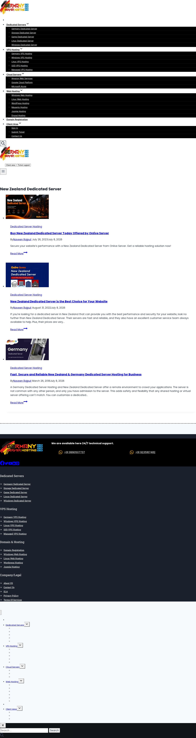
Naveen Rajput (22, 239)
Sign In (14, 128)
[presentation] (101, 207)
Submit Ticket (18, 132)
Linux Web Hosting (20, 99)
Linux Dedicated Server (22, 41)
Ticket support (24, 165)
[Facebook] (2, 464)
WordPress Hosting (20, 103)
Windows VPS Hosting (21, 57)
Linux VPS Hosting (20, 61)
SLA (6, 591)
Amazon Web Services (21, 78)
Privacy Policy (11, 595)
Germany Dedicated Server (24, 28)
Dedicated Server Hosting (26, 226)
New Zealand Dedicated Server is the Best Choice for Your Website (58, 301)
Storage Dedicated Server (23, 32)
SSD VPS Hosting (19, 65)
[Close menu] (1, 612)
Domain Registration (17, 119)
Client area (10, 165)
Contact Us (16, 136)
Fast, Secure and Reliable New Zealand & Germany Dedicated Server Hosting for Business (75, 374)
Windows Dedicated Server (24, 45)
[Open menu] (3, 171)
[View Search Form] (3, 143)
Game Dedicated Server (22, 36)
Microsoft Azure (18, 86)
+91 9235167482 (145, 452)
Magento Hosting (19, 107)
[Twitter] (6, 464)
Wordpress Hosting (13, 562)
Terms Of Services (13, 599)
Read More (18, 253)
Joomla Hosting (18, 111)
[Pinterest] (17, 464)
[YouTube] (10, 464)
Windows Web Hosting (21, 95)
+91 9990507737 (74, 452)
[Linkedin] (14, 464)
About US (8, 583)
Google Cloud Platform (22, 82)
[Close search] (3, 725)
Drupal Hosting (18, 115)
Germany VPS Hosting (21, 53)
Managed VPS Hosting (22, 69)
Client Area (11, 709)
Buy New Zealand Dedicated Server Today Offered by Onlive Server (59, 233)
